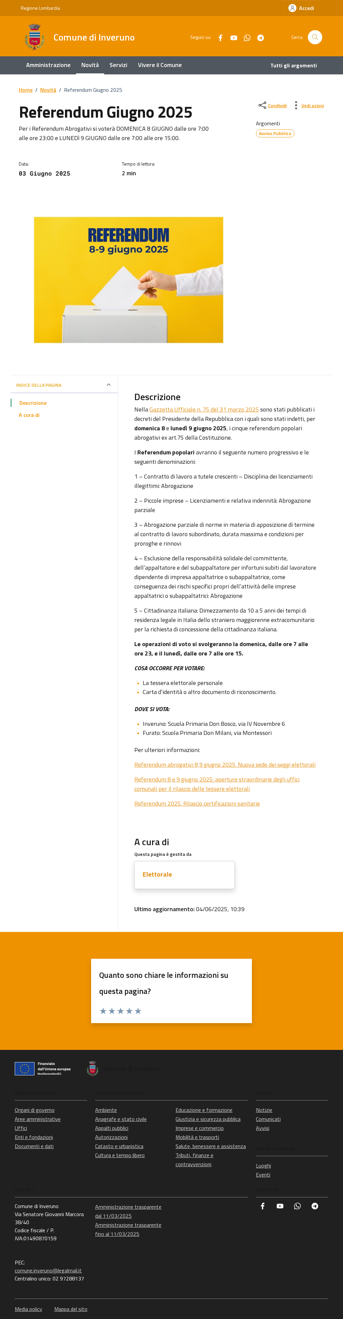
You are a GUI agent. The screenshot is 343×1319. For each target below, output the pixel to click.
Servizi (118, 64)
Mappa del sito (70, 1309)
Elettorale (157, 874)
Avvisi (262, 1128)
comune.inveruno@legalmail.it (48, 1270)
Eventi (263, 1175)
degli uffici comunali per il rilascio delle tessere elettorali (216, 784)
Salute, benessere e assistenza (211, 1146)
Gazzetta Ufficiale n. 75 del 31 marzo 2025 (204, 409)
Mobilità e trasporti (197, 1137)
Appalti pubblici (111, 1128)
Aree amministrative (38, 1119)
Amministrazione (48, 64)
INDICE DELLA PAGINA (38, 384)
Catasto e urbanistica (119, 1146)
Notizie (264, 1110)
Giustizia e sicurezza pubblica (208, 1119)
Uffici (21, 1128)
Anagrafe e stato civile (121, 1119)
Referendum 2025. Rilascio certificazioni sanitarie (197, 803)
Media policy (28, 1309)
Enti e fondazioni (34, 1137)
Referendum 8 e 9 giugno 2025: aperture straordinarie (203, 779)
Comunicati (268, 1119)
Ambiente (106, 1110)
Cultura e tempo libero (120, 1155)
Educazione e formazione (204, 1110)
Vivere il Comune (160, 64)
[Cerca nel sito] (315, 37)
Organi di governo (35, 1110)
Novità (90, 64)
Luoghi (263, 1165)
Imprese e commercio (200, 1128)
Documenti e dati (34, 1146)
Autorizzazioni (111, 1137)
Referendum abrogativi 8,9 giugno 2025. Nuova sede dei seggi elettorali (225, 764)
